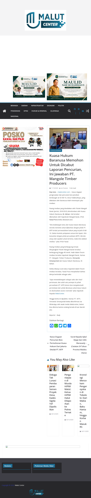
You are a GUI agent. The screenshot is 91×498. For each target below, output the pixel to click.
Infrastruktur (37, 106)
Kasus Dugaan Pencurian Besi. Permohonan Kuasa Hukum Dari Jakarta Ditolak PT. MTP (58, 343)
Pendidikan (15, 111)
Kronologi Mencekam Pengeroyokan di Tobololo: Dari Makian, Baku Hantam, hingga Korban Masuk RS (83, 400)
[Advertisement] (45, 53)
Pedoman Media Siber (44, 466)
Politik (61, 106)
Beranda (14, 106)
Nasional (15, 116)
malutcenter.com (64, 192)
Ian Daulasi (64, 188)
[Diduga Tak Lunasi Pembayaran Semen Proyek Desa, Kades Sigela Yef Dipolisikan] (53, 366)
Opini (26, 111)
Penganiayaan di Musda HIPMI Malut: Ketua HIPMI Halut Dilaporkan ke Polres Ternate (67, 395)
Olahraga (54, 111)
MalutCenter (59, 293)
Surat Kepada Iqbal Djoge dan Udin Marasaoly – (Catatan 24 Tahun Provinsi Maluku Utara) (79, 345)
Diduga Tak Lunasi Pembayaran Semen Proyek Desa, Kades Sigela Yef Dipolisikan (53, 392)
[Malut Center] (4, 111)
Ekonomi (50, 106)
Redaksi (7, 466)
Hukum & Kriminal (39, 111)
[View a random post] (87, 111)
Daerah (24, 106)
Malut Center (19, 485)
